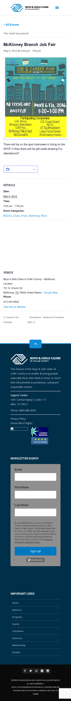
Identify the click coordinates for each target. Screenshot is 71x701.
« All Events (11, 25)
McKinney (34, 215)
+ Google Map (50, 292)
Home (15, 602)
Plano (44, 215)
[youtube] (36, 670)
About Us (17, 609)
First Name (22, 487)
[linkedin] (42, 670)
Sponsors (17, 638)
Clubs (16, 215)
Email (18, 469)
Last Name (22, 505)
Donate (16, 652)
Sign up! (35, 551)
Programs (17, 616)
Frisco (24, 215)
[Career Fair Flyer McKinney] (35, 97)
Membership (19, 645)
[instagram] (47, 670)
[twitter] (30, 670)
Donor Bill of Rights (21, 423)
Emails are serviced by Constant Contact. (34, 540)
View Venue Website (14, 306)
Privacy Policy (18, 418)
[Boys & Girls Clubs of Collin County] (29, 8)
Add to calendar (21, 168)
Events (15, 624)
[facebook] (25, 670)
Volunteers (18, 631)
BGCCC (7, 215)
